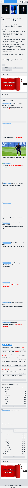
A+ (3, 70)
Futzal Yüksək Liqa (7, 431)
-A (19, 67)
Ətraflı (14, 406)
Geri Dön (9, 70)
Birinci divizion (18, 431)
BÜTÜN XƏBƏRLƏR (14, 380)
